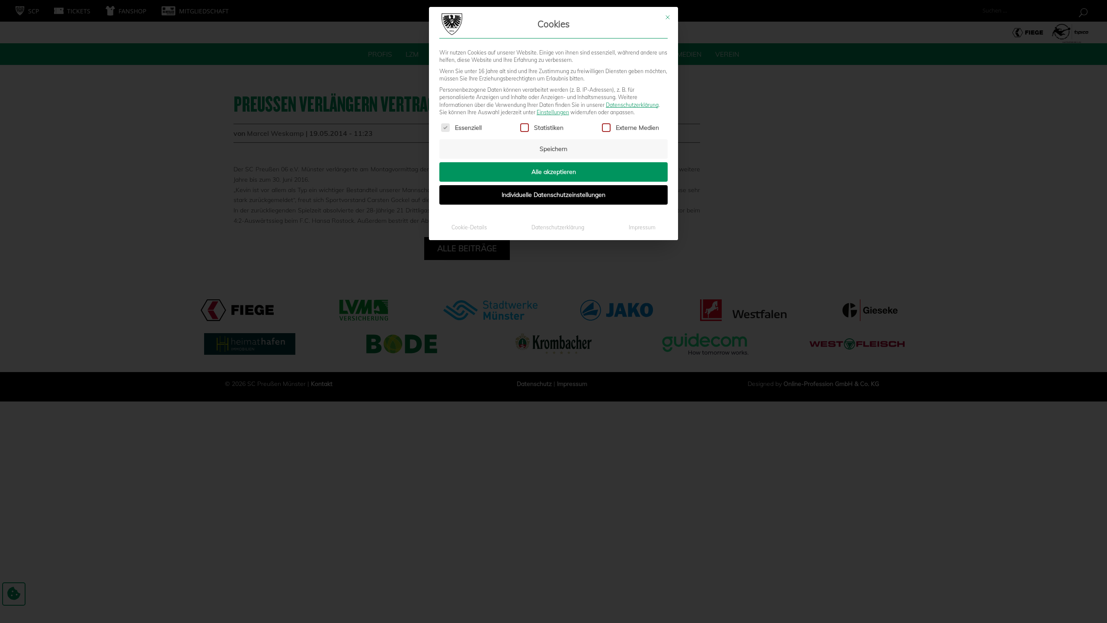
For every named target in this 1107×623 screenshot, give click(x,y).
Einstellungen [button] (553, 112)
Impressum (642, 227)
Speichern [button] (553, 149)
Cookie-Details (469, 227)
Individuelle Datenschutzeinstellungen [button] (553, 195)
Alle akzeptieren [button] (553, 172)
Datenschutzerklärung (632, 105)
